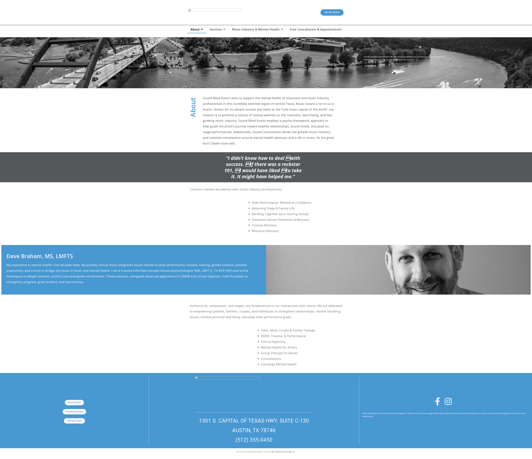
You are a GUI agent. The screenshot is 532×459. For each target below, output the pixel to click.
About (195, 29)
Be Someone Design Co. (283, 451)
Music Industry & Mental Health (256, 29)
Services (216, 29)
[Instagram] (448, 401)
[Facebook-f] (437, 401)
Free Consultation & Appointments (316, 29)
